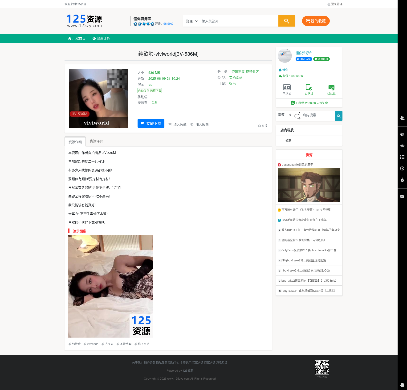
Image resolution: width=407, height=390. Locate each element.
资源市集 (238, 71)
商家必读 (210, 362)
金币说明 (185, 362)
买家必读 (198, 362)
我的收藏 (318, 21)
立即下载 (153, 123)
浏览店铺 (305, 59)
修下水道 (143, 344)
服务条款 (149, 362)
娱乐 (232, 83)
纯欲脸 (76, 344)
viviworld (92, 344)
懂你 (285, 70)
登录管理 (336, 4)
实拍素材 (235, 77)
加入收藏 (179, 124)
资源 (288, 140)
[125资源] (96, 21)
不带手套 (125, 344)
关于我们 (137, 362)
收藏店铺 (322, 59)
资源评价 (103, 38)
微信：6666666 (293, 76)
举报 (264, 126)
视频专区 (252, 71)
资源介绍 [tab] (75, 141)
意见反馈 (222, 362)
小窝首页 (78, 38)
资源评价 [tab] (96, 140)
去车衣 (109, 344)
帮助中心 (173, 362)
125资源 (188, 370)
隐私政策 (161, 362)
